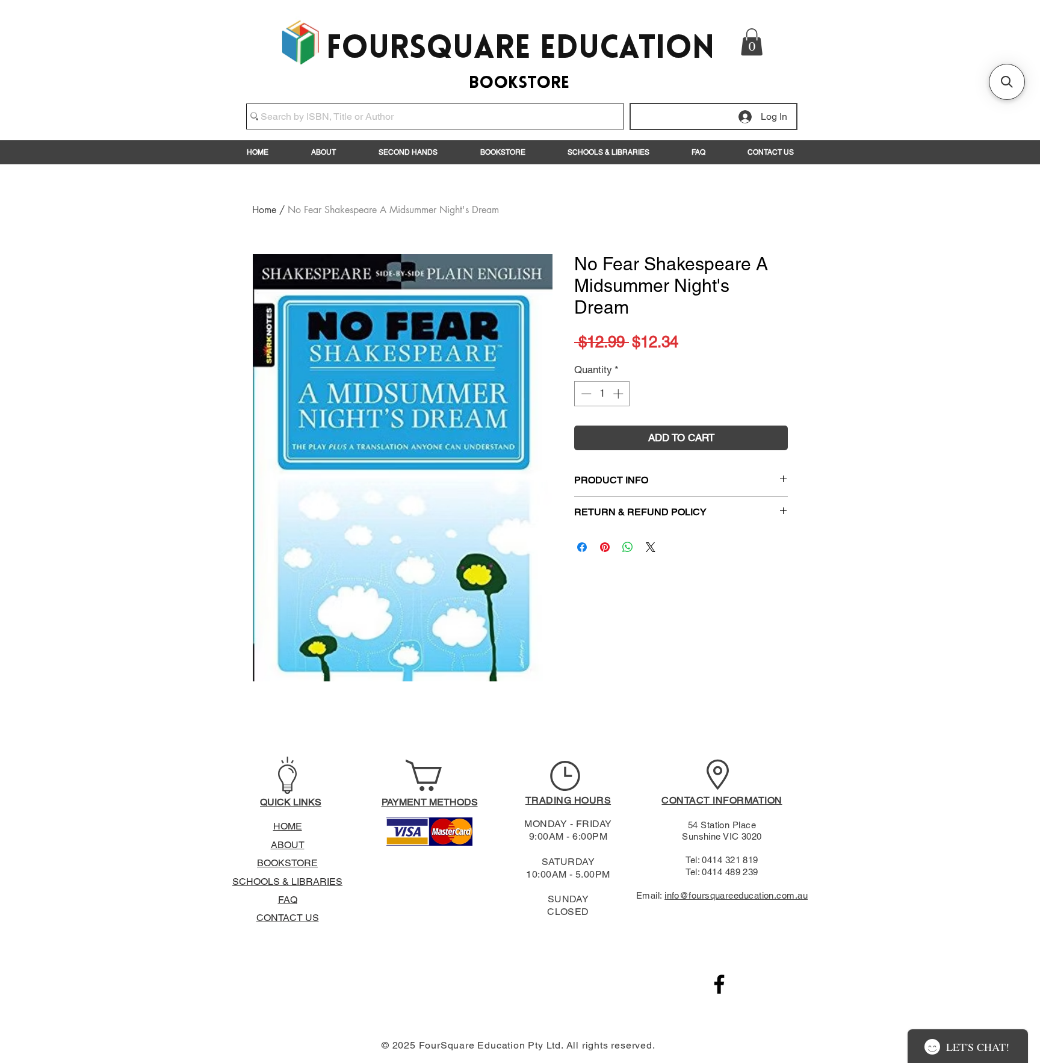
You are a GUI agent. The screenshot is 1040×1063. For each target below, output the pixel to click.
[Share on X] (650, 547)
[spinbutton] (602, 394)
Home (264, 209)
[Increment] (619, 394)
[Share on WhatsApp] (628, 547)
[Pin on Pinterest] (605, 547)
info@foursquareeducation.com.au (736, 895)
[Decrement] (585, 394)
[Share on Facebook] (582, 547)
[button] (751, 41)
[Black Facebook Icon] (719, 984)
